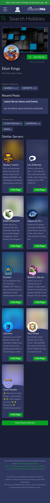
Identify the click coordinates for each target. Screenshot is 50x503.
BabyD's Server (36, 277)
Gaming (11, 88)
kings (8, 129)
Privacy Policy (39, 466)
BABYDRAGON (11, 221)
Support (41, 469)
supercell (33, 123)
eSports (30, 88)
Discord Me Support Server (27, 463)
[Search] (3, 18)
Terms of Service (12, 469)
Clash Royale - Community (11, 391)
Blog (35, 469)
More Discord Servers (25, 422)
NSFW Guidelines (25, 469)
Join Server (39, 57)
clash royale (13, 123)
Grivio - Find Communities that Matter (19, 466)
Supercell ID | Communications (36, 222)
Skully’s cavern (11, 164)
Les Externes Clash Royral (34, 166)
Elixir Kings (11, 68)
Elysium (7, 277)
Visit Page (16, 189)
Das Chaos (33, 333)
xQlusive (7, 333)
